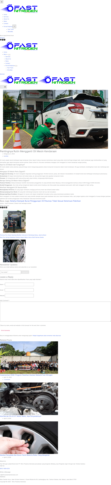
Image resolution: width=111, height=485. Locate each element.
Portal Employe (9, 65)
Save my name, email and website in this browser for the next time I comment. (23, 325)
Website (2, 295)
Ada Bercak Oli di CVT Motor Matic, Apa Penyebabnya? (20, 416)
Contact (7, 63)
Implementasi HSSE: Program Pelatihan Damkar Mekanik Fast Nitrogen (26, 375)
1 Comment (7, 379)
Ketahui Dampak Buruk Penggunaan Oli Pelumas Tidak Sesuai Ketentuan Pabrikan (45, 201)
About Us (8, 59)
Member (2, 74)
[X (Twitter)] (3, 208)
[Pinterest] (5, 208)
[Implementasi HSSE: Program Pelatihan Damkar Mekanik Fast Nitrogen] (29, 357)
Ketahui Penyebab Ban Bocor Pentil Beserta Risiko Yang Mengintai (24, 455)
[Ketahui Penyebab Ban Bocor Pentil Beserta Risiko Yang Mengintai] (29, 437)
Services (7, 56)
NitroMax (10, 70)
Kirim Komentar (5, 330)
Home (5, 52)
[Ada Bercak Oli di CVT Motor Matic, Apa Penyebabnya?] (29, 398)
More (5, 54)
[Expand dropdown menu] (9, 54)
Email (2, 290)
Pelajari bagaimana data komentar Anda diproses (47, 335)
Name (2, 284)
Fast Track (10, 67)
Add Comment (4, 300)
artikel (6, 156)
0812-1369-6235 (5, 468)
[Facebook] (1, 208)
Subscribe (25, 272)
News (7, 61)
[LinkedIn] (6, 208)
